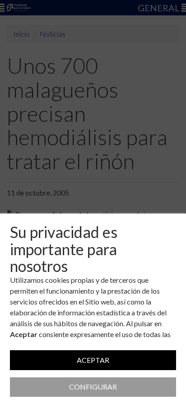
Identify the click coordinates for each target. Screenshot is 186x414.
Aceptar (93, 360)
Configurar (93, 386)
